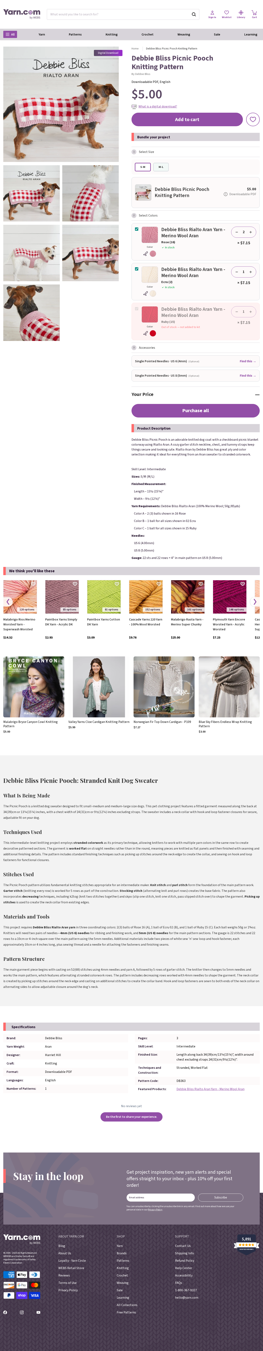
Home (135, 49)
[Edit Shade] (149, 253)
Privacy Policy (155, 1209)
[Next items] (255, 602)
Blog (61, 1246)
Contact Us (183, 1246)
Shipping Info (184, 1253)
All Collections (127, 1305)
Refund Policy (184, 1260)
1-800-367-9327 (186, 1290)
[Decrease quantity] (236, 232)
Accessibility (184, 1275)
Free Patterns (126, 1312)
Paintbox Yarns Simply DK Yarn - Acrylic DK (61, 622)
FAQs (178, 1283)
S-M (142, 167)
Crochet (147, 34)
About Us (64, 1253)
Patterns (75, 34)
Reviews (64, 1275)
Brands (122, 1253)
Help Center (183, 1268)
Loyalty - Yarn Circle (72, 1260)
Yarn (42, 34)
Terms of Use (67, 1283)
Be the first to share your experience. (131, 1117)
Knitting (112, 34)
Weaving (184, 34)
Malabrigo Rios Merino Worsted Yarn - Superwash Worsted (19, 624)
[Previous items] (8, 602)
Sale (217, 34)
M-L (161, 167)
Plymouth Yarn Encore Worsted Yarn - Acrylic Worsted (229, 624)
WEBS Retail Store (71, 1268)
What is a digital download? (157, 106)
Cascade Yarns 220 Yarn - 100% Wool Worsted (145, 622)
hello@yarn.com (186, 1297)
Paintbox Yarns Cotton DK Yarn (103, 622)
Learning (250, 34)
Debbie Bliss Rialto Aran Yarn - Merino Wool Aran (210, 1089)
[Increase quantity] (250, 232)
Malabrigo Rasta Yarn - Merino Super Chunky (187, 622)
